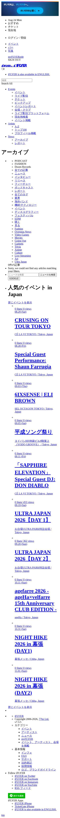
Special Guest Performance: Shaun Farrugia (33, 360)
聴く (17, 222)
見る (17, 225)
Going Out (20, 240)
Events (11, 89)
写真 (10, 50)
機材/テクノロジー (26, 205)
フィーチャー (23, 184)
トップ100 (21, 129)
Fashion (19, 228)
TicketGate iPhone (24, 806)
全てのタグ (21, 194)
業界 (17, 198)
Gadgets (19, 243)
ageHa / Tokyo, (26, 617)
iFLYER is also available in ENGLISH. (29, 74)
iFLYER (19, 716)
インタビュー (23, 177)
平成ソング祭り (34, 432)
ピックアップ (23, 102)
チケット (20, 99)
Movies (18, 237)
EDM (18, 218)
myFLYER (14, 56)
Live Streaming (23, 255)
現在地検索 (21, 116)
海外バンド (21, 201)
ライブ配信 (21, 95)
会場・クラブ (23, 109)
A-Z (17, 126)
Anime (18, 249)
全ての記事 (21, 170)
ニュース (20, 173)
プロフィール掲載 (25, 133)
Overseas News (23, 231)
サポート (26, 759)
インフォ (26, 752)
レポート (20, 143)
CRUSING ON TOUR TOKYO (33, 323)
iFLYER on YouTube (26, 785)
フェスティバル (24, 215)
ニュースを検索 (47, 274)
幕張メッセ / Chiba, (29, 659)
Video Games (22, 234)
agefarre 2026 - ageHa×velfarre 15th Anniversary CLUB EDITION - (36, 600)
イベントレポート (25, 106)
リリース (20, 180)
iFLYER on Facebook (26, 779)
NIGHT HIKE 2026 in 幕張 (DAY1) (31, 644)
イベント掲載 (23, 120)
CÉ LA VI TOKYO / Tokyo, (34, 334)
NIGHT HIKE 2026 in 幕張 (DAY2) (31, 686)
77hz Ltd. (44, 719)
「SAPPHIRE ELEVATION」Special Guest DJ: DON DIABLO (35, 475)
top (3, 815)
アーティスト (29, 732)
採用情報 (26, 766)
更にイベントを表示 (20, 302)
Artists (11, 123)
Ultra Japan (21, 261)
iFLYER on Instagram (26, 782)
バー (10, 47)
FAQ (24, 756)
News (11, 136)
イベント (13, 43)
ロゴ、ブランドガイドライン (38, 769)
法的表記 (26, 762)
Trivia (18, 246)
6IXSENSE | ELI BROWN (34, 397)
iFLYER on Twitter (25, 776)
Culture (18, 252)
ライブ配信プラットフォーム (32, 113)
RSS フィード (23, 788)
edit (22, 56)
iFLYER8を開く (30, 10)
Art (16, 258)
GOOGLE (14, 278)
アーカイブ (21, 139)
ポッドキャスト (24, 187)
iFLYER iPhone (23, 803)
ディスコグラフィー (27, 212)
